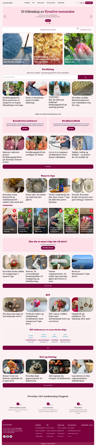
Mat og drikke (71, 428)
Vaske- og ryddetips (62, 428)
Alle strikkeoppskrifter (40, 428)
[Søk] (77, 3)
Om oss (91, 425)
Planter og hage (50, 428)
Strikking (27, 3)
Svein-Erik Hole (10, 431)
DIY (34, 3)
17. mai (69, 436)
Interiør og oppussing (52, 430)
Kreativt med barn (51, 433)
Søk (86, 77)
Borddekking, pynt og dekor (74, 430)
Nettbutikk (61, 3)
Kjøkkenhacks (61, 430)
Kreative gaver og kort (73, 433)
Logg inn (81, 3)
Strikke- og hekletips (40, 430)
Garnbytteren (38, 433)
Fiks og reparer (61, 433)
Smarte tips (40, 3)
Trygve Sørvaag (10, 432)
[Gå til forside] (8, 3)
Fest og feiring (51, 3)
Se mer (48, 20)
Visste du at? (61, 436)
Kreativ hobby (50, 436)
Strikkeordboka (39, 436)
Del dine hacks (48, 248)
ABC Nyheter (19, 428)
